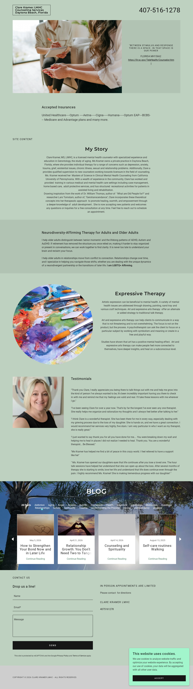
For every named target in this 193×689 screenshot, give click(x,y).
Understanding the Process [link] (105, 507)
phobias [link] (157, 507)
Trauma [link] (83, 507)
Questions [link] (166, 505)
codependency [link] (142, 507)
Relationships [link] (42, 507)
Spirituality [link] (70, 507)
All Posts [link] (26, 505)
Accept (159, 678)
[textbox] (53, 596)
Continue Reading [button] (35, 558)
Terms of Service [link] (79, 656)
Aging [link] (51, 505)
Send (52, 645)
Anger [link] (61, 505)
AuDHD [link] (83, 505)
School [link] (56, 507)
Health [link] (109, 505)
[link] (32, 12)
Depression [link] (97, 505)
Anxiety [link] (72, 505)
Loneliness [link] (136, 505)
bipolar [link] (127, 507)
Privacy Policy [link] (63, 656)
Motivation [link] (151, 505)
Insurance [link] (122, 505)
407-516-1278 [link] (159, 10)
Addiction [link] (40, 505)
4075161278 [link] (107, 609)
